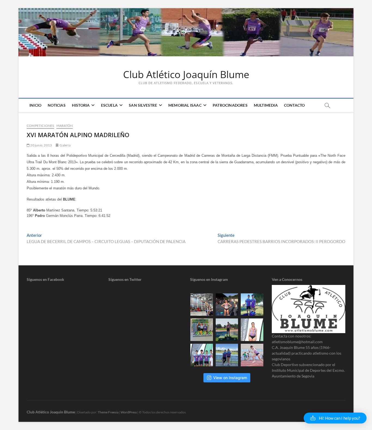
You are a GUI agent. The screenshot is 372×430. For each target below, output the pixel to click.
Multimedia (266, 105)
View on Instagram (230, 377)
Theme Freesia (108, 412)
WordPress (129, 412)
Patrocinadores (230, 105)
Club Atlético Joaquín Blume (186, 75)
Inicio (35, 105)
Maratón (64, 126)
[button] (335, 418)
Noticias (57, 105)
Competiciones (40, 126)
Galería (65, 145)
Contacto (294, 105)
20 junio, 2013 (41, 145)
